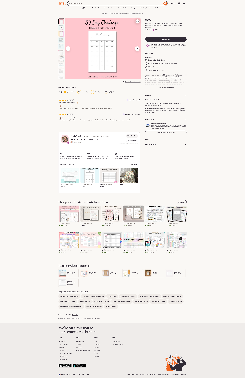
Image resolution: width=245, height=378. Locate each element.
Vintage (133, 8)
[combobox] (115, 3)
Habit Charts (113, 297)
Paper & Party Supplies (117, 13)
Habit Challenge (112, 307)
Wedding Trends (145, 8)
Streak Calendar (85, 302)
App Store (65, 365)
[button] (132, 140)
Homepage (105, 13)
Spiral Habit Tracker (142, 302)
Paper (127, 13)
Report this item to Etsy (133, 82)
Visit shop (134, 164)
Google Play (79, 365)
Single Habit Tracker (159, 302)
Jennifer (127, 114)
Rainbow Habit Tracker (68, 302)
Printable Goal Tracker (102, 302)
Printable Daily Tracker (128, 297)
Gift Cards (158, 8)
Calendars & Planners (137, 13)
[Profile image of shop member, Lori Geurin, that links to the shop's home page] (72, 142)
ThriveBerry (148, 30)
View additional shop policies (166, 132)
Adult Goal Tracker (176, 302)
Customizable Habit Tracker (70, 297)
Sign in (173, 3)
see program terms (158, 128)
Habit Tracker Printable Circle (150, 297)
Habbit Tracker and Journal (123, 302)
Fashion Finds (122, 8)
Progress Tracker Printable (173, 297)
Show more (181, 202)
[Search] (165, 3)
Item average (70, 91)
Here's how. (157, 105)
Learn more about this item (166, 87)
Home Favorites (108, 8)
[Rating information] (71, 139)
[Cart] (183, 3)
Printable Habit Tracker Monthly (94, 297)
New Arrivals (95, 8)
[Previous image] (68, 48)
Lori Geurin (76, 136)
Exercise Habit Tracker (94, 307)
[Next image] (137, 48)
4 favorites (75, 315)
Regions (183, 374)
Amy (130, 100)
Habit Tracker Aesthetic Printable (72, 307)
